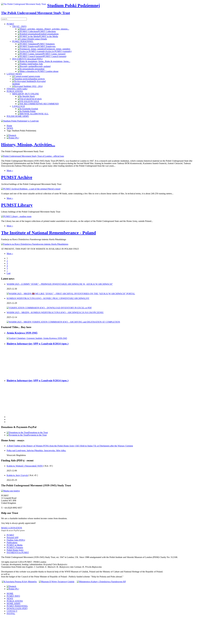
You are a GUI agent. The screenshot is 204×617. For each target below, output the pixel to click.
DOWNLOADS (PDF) (17, 608)
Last (8, 273)
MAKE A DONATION (11, 528)
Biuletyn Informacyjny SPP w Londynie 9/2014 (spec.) (37, 380)
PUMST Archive (16, 177)
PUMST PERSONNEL (22, 41)
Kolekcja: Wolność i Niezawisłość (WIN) (25, 466)
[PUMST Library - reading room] (16, 216)
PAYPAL (11, 613)
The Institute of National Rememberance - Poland (48, 232)
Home (9, 125)
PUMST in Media (14, 545)
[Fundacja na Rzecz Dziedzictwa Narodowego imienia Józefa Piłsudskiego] (34, 244)
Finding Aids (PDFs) (16, 540)
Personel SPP (12, 537)
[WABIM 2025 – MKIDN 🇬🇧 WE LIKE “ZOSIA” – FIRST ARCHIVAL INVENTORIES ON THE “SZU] (71, 293)
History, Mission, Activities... (28, 144)
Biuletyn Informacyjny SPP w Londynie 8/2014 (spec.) (37, 343)
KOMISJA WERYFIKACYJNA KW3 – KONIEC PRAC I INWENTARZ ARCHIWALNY (48, 298)
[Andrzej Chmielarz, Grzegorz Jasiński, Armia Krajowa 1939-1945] (37, 338)
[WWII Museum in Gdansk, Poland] (56, 581)
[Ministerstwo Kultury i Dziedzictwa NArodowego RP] (101, 581)
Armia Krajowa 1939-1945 (22, 332)
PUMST (10, 24)
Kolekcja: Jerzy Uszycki (17, 475)
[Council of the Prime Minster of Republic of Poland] (19, 581)
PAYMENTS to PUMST (18, 552)
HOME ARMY (14, 603)
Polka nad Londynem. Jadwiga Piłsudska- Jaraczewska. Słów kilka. (36, 450)
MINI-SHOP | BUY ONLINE (25, 94)
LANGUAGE (18, 106)
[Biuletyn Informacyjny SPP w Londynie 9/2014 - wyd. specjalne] (16, 412)
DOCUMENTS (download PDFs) (27, 59)
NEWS (10, 128)
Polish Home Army (15, 550)
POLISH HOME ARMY (18, 116)
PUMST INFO (13, 596)
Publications (12, 542)
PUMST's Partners (15, 547)
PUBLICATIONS (15, 91)
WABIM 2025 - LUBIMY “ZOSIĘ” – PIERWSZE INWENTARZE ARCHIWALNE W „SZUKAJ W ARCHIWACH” (60, 284)
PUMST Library (17, 204)
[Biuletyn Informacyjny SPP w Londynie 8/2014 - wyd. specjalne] (16, 375)
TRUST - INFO (19, 26)
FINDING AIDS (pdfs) (17, 89)
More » (10, 170)
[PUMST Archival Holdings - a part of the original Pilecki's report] (30, 189)
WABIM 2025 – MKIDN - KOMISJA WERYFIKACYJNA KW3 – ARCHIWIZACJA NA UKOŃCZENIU (55, 312)
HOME (10, 593)
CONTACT (12, 611)
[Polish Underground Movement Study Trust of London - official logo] (32, 156)
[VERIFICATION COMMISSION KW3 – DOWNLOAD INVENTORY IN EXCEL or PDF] (49, 308)
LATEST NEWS (14, 74)
